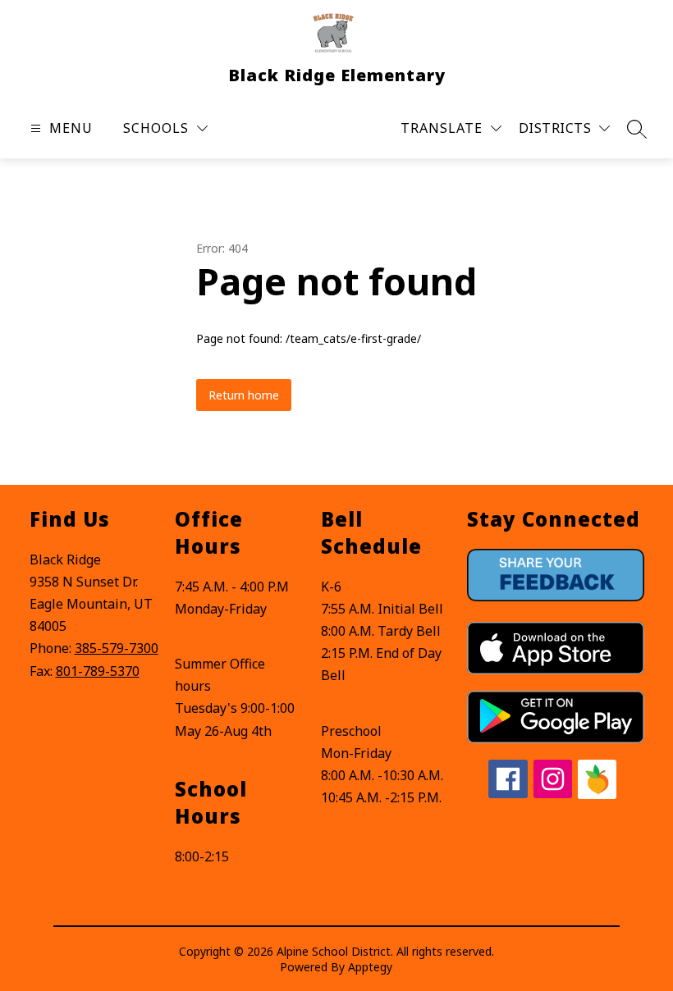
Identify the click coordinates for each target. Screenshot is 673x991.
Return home (243, 395)
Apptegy (370, 967)
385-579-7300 (116, 648)
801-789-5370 (98, 671)
